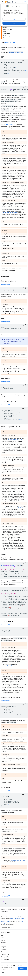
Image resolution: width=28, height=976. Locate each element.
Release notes (4, 952)
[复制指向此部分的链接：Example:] (7, 555)
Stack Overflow (5, 954)
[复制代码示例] (25, 60)
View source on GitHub (10, 42)
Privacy (7, 965)
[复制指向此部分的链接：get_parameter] (13, 378)
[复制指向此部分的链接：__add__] (8, 893)
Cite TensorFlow (5, 959)
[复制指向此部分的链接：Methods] (10, 277)
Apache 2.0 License (5, 921)
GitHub (3, 937)
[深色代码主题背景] (23, 60)
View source (4, 284)
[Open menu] (2, 2)
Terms (2, 965)
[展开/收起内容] (3, 39)
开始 (14, 23)
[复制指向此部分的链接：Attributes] (8, 230)
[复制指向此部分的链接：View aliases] (12, 57)
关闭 (14, 19)
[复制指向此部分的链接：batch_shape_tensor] (17, 281)
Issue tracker (4, 949)
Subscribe (23, 968)
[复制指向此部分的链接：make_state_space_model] (21, 697)
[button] (14, 57)
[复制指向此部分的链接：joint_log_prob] (14, 621)
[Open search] (22, 2)
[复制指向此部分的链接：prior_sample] (12, 788)
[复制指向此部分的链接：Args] (5, 132)
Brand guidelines (5, 957)
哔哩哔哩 (3, 942)
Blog (2, 935)
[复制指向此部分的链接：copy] (6, 318)
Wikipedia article (10, 124)
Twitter (3, 940)
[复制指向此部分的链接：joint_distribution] (17, 401)
